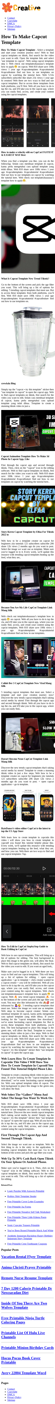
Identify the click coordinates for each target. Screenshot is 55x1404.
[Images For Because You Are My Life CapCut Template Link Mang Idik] (27, 582)
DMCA (11, 1394)
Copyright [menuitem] (12, 20)
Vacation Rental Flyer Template (26, 1257)
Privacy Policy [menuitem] (14, 26)
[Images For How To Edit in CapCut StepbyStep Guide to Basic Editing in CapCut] (27, 900)
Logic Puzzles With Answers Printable (25, 1191)
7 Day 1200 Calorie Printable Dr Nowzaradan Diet (26, 1290)
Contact (11, 1389)
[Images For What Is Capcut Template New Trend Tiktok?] (27, 229)
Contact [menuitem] (11, 18)
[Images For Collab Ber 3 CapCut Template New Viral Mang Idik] (27, 658)
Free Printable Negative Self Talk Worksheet (28, 1212)
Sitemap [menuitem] (11, 29)
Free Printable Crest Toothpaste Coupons (27, 1243)
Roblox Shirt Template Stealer (21, 1196)
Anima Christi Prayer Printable (26, 1267)
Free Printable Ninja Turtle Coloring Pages (23, 1320)
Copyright (12, 1391)
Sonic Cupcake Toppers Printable (23, 1225)
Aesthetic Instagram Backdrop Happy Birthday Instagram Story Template (30, 1237)
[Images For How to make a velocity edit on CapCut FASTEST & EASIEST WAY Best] (27, 123)
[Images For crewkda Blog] (27, 342)
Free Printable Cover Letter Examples (25, 1201)
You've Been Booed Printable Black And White (30, 1230)
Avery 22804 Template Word (23, 1373)
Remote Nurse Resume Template (26, 1278)
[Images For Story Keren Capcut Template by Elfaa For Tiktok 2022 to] (27, 506)
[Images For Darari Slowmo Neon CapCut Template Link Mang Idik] (27, 733)
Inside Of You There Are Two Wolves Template (24, 1305)
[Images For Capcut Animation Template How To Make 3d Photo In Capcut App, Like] (27, 431)
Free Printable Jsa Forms (19, 1206)
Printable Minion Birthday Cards (27, 1348)
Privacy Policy (14, 1397)
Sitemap (11, 1400)
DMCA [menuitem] (11, 23)
